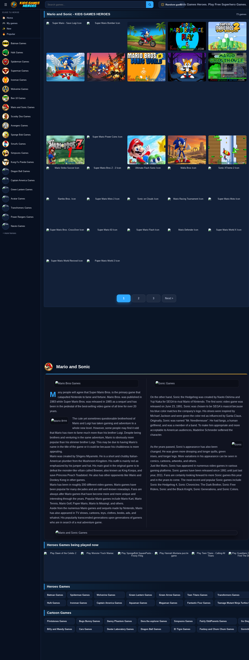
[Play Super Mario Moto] (227, 212)
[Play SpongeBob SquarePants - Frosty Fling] (135, 565)
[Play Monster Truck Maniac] (99, 565)
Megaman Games (168, 603)
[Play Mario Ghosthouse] (227, 67)
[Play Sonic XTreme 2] (227, 181)
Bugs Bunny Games (89, 621)
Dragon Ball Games (151, 629)
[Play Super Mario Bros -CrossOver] (65, 243)
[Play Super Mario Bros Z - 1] (65, 149)
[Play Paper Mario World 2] (106, 273)
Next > (169, 298)
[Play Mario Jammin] (146, 149)
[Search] (149, 4)
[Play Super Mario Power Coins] (106, 149)
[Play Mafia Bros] (187, 181)
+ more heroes (9, 233)
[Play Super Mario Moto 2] (106, 212)
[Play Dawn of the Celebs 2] (62, 565)
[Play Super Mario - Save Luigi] (65, 36)
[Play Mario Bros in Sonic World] (146, 67)
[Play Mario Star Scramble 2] (227, 36)
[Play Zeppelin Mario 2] (227, 149)
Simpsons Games (183, 621)
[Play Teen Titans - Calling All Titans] (209, 565)
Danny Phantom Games (119, 621)
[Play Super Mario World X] (227, 243)
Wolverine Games (106, 595)
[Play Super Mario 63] (106, 243)
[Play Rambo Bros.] (65, 212)
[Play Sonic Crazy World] (65, 67)
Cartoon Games (59, 613)
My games (12, 23)
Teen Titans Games (197, 595)
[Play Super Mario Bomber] (106, 36)
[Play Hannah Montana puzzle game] (172, 565)
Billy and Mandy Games (59, 629)
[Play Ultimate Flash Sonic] (146, 181)
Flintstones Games (57, 621)
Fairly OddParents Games (213, 621)
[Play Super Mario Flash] (146, 243)
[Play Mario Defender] (187, 243)
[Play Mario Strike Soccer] (65, 181)
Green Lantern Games (140, 595)
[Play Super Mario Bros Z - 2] (106, 181)
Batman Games (55, 595)
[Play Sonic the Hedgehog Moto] (146, 36)
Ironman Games (78, 603)
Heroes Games (58, 586)
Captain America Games (109, 603)
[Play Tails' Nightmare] (187, 67)
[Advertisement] (146, 108)
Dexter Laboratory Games (120, 629)
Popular (11, 34)
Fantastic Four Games (198, 603)
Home (10, 18)
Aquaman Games (138, 603)
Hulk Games (53, 603)
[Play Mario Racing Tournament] (187, 212)
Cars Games (85, 629)
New (9, 28)
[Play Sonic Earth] (106, 67)
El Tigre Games (182, 629)
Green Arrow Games (169, 595)
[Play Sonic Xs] (187, 149)
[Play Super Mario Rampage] (187, 36)
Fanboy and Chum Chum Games (217, 629)
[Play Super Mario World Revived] (65, 273)
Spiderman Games (80, 595)
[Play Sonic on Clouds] (146, 212)
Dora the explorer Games (154, 621)
